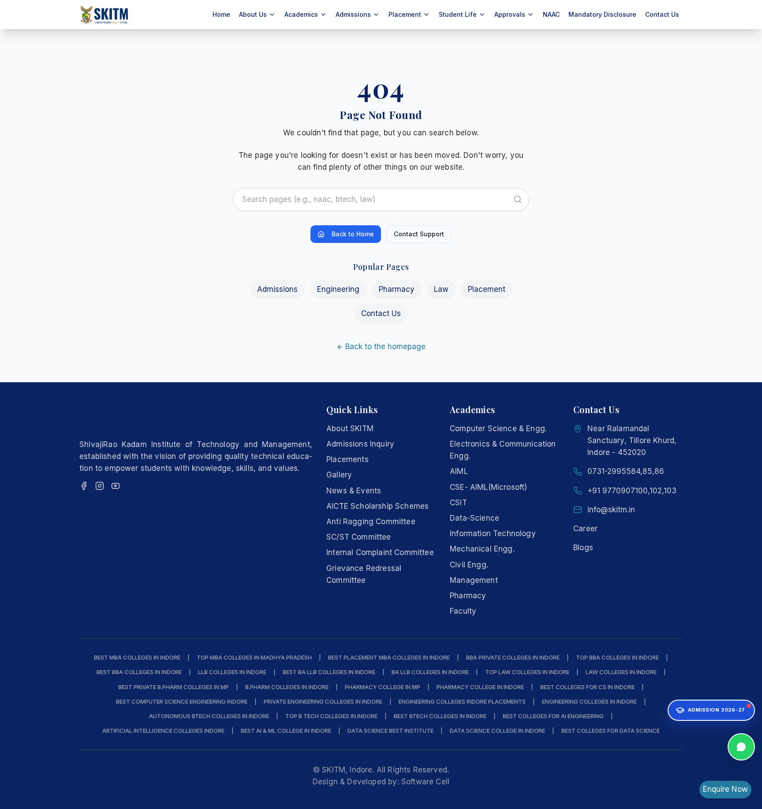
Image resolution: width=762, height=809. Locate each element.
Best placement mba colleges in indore (389, 657)
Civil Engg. (469, 564)
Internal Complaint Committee (380, 552)
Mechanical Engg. (482, 548)
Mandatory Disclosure (602, 14)
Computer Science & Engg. (498, 428)
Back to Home (353, 234)
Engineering (338, 289)
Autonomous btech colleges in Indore (209, 716)
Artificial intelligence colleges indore (163, 730)
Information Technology (493, 533)
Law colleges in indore (621, 671)
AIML (459, 471)
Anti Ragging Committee (370, 521)
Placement (486, 289)
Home (221, 14)
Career (585, 528)
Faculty (463, 611)
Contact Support (419, 234)
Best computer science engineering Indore (181, 701)
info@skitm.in (611, 509)
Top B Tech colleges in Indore (331, 716)
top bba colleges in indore (617, 657)
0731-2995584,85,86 (625, 471)
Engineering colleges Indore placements (462, 701)
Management (474, 580)
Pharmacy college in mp (382, 686)
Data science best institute (390, 730)
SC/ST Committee (358, 537)
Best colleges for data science (610, 730)
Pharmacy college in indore (480, 686)
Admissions (277, 289)
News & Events (353, 490)
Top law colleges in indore (527, 671)
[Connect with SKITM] (741, 749)
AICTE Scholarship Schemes (377, 506)
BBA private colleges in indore (513, 657)
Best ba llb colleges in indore (329, 671)
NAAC (551, 14)
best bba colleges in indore (139, 671)
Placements (347, 459)
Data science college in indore (497, 730)
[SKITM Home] (104, 14)
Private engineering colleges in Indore (323, 701)
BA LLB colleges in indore (430, 671)
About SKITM (350, 428)
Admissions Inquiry (360, 444)
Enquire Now (725, 789)
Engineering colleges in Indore (589, 701)
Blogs (583, 547)
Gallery (339, 474)
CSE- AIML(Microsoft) (488, 487)
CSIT (458, 502)
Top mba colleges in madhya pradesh (254, 657)
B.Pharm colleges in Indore (287, 686)
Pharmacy (397, 289)
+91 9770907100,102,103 (631, 490)
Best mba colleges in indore (137, 657)
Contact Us (662, 14)
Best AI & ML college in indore (286, 730)
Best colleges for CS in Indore (587, 686)
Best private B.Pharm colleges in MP (173, 686)
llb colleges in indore (232, 671)
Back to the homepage (385, 346)
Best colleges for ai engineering (553, 716)
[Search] (517, 199)
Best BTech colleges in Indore (440, 716)
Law (441, 289)
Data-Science (474, 518)
